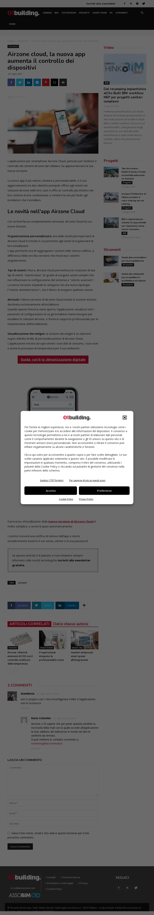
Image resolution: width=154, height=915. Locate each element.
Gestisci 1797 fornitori (51, 480)
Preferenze (104, 490)
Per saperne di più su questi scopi (87, 480)
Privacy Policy (86, 499)
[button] (125, 417)
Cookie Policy (66, 499)
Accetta (51, 490)
